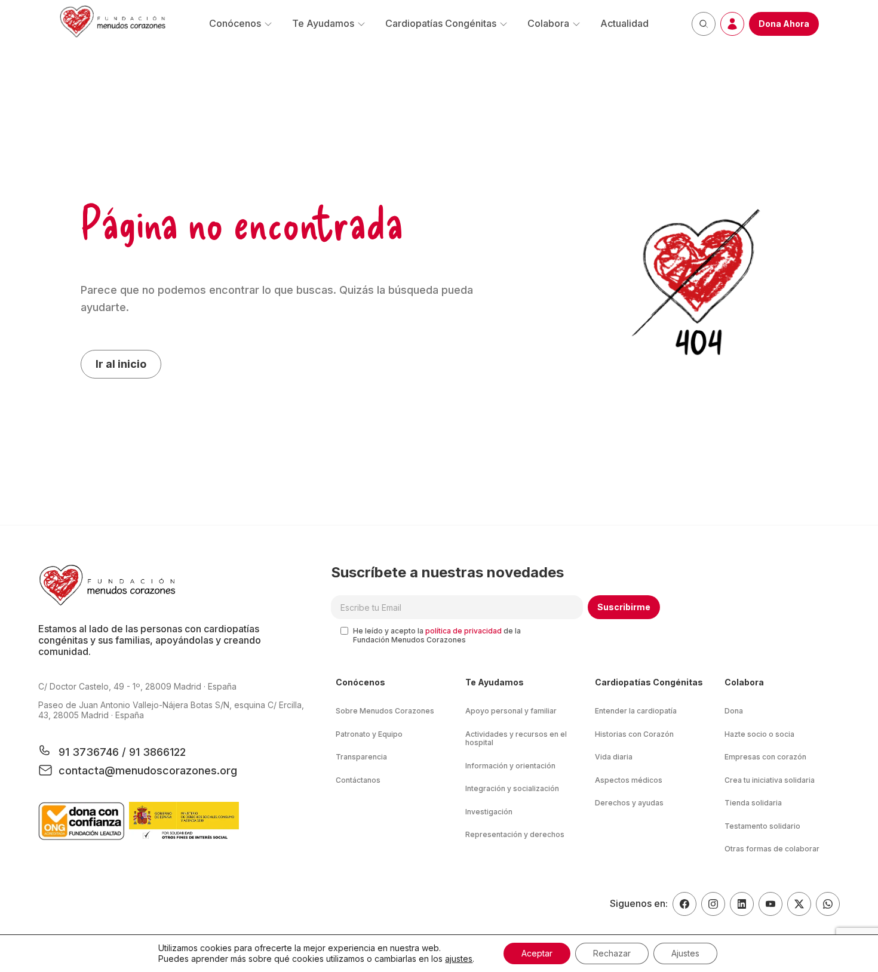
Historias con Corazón (634, 734)
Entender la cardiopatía (636, 710)
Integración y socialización (512, 788)
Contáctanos (358, 780)
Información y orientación (510, 765)
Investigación (488, 811)
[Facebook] (684, 904)
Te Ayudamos (323, 23)
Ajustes (685, 953)
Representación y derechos (514, 834)
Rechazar (612, 953)
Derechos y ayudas (629, 802)
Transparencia (361, 756)
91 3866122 (156, 752)
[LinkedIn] (742, 904)
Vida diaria (614, 756)
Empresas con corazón (765, 756)
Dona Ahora (784, 24)
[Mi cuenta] (732, 24)
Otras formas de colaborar (771, 848)
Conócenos (235, 23)
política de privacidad (463, 630)
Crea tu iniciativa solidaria (769, 780)
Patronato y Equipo (369, 734)
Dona (733, 710)
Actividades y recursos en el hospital (516, 739)
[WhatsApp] (828, 904)
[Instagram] (713, 904)
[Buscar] (704, 24)
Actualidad (624, 23)
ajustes (458, 958)
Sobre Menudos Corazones (385, 710)
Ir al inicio (121, 364)
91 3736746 (90, 752)
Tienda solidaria (753, 802)
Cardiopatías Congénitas (440, 23)
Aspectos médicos (628, 780)
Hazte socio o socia (759, 734)
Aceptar (536, 953)
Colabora (548, 23)
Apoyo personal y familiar (511, 710)
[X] (799, 904)
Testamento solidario (762, 826)
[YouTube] (770, 904)
